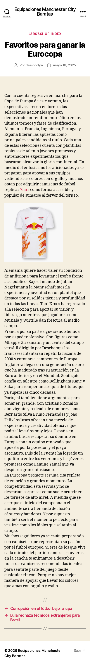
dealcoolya (34, 65)
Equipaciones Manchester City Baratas (45, 11)
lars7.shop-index (45, 34)
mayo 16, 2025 (64, 65)
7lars (24, 189)
